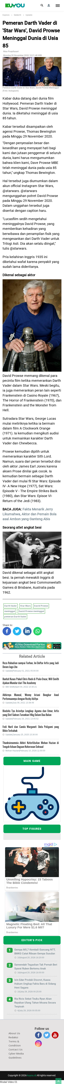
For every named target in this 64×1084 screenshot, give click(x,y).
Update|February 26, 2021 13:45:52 (22, 719)
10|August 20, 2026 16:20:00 (30, 957)
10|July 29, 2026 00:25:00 (29, 992)
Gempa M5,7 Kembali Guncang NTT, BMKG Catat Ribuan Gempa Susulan (34, 951)
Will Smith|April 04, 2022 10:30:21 (21, 687)
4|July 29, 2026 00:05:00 (28, 1010)
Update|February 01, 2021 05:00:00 (22, 671)
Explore (6, 15)
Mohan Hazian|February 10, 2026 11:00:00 (25, 751)
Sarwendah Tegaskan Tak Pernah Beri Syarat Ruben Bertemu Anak (35, 966)
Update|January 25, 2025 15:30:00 (21, 734)
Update (29, 15)
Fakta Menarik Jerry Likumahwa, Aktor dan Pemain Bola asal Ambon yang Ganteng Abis (29, 514)
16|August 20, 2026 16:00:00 (30, 972)
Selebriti (17, 15)
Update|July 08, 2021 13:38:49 (19, 703)
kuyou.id (31, 1075)
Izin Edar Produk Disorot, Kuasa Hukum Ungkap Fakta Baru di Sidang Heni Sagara (35, 983)
